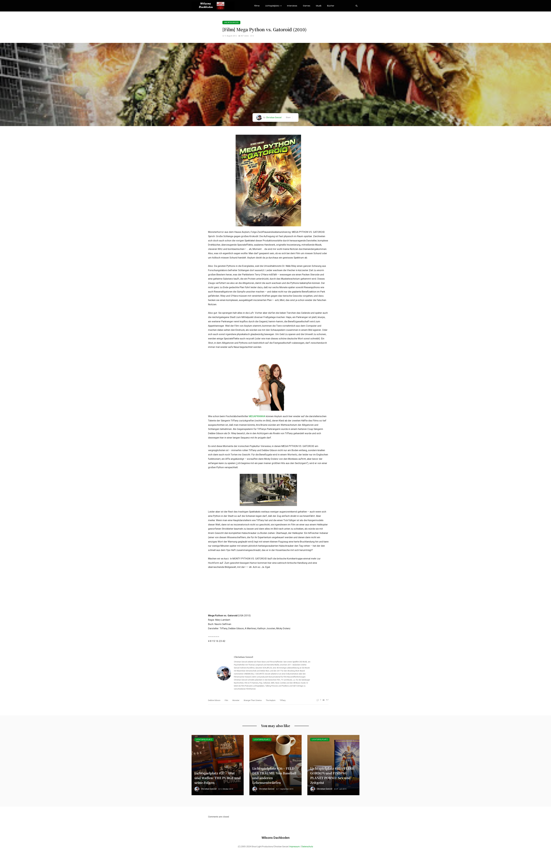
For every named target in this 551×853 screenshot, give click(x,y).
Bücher (330, 5)
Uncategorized (231, 23)
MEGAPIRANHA (257, 416)
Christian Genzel (274, 117)
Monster (235, 700)
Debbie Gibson (214, 700)
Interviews (292, 5)
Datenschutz (307, 846)
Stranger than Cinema (253, 700)
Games (306, 5)
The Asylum (271, 700)
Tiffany (283, 700)
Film (226, 700)
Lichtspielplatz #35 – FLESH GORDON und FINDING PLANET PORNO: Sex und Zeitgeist (332, 775)
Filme (257, 5)
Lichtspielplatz (272, 5)
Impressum (294, 846)
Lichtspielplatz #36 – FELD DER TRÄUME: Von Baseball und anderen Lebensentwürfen (274, 775)
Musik (318, 5)
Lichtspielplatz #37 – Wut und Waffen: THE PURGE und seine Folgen (217, 778)
